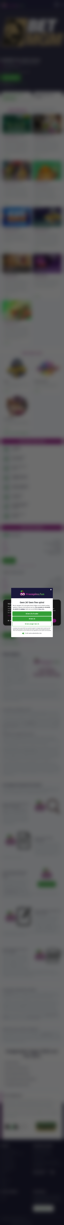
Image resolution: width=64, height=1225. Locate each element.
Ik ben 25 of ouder (32, 614)
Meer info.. (41, 609)
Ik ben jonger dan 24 (32, 624)
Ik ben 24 (32, 619)
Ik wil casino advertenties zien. (33, 633)
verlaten (22, 609)
